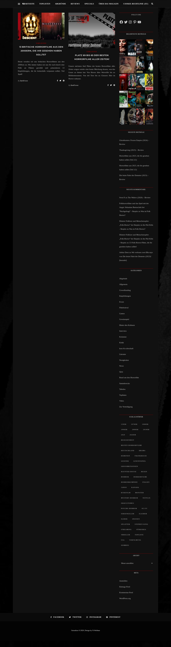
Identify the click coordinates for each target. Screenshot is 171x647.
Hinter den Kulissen (127, 325)
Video (121, 401)
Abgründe (60, 4)
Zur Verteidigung (126, 407)
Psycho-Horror (129, 508)
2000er (135, 429)
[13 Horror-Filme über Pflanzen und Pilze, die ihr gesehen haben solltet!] (144, 82)
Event (121, 302)
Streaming (126, 529)
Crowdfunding (125, 290)
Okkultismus (127, 503)
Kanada (135, 487)
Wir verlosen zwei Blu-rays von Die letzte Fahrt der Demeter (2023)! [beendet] (136, 256)
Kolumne (123, 337)
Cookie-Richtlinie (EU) (135, 4)
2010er (146, 429)
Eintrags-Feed (124, 587)
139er (123, 424)
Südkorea (141, 529)
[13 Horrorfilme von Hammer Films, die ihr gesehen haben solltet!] (127, 99)
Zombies (125, 545)
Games (122, 314)
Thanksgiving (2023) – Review (131, 150)
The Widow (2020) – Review (139, 198)
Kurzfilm (126, 492)
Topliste (139, 535)
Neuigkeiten (124, 360)
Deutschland (127, 450)
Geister (125, 461)
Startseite (29, 4)
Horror (125, 477)
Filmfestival (123, 308)
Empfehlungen (125, 296)
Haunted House (128, 471)
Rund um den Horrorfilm (129, 378)
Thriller (125, 535)
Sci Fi (144, 508)
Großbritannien (129, 466)
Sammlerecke (124, 383)
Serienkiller (127, 513)
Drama (142, 450)
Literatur (122, 354)
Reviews (75, 4)
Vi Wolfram (96, 630)
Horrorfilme (140, 477)
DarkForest (24, 81)
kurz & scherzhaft (126, 348)
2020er (133, 435)
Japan (124, 487)
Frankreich (141, 456)
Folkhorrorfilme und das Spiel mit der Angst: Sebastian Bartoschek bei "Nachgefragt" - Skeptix (134, 207)
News (121, 366)
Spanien (136, 519)
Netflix (146, 498)
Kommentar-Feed (126, 593)
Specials (89, 4)
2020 (123, 435)
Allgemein (123, 284)
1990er (124, 429)
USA (123, 540)
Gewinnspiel (124, 319)
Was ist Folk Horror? (137, 229)
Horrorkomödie (129, 482)
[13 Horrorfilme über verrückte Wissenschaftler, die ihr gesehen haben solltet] (144, 64)
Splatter (125, 524)
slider (124, 519)
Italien (146, 482)
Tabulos (122, 389)
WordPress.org (125, 598)
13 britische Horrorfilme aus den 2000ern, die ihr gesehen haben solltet (41, 51)
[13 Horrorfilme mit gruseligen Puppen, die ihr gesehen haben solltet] (127, 47)
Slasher (143, 513)
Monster (139, 492)
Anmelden (123, 581)
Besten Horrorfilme (131, 445)
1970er (134, 424)
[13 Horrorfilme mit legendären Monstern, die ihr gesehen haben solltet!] (144, 99)
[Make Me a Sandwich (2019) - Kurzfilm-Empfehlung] (127, 64)
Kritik (121, 343)
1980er (145, 424)
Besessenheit (127, 440)
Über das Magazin (109, 4)
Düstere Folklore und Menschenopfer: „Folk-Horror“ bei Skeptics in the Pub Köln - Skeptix (136, 225)
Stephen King (141, 524)
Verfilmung (135, 540)
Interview (123, 331)
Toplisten (44, 4)
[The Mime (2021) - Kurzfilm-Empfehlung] (127, 116)
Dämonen (125, 456)
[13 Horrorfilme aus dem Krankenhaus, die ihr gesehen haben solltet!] (144, 47)
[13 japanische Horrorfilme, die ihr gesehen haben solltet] (144, 116)
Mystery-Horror (129, 498)
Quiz (121, 372)
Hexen (144, 471)
